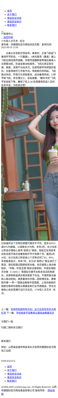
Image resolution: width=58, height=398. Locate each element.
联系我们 (12, 25)
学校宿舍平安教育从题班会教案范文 (35, 313)
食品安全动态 (14, 18)
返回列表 (7, 37)
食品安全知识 (14, 21)
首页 (9, 11)
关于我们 (12, 14)
